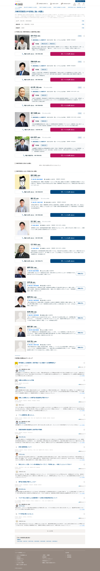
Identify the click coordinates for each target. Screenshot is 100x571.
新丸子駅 (44, 344)
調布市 (37, 225)
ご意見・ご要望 (45, 555)
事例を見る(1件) (45, 43)
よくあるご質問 (20, 562)
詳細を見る (80, 273)
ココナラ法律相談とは (21, 555)
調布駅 (43, 225)
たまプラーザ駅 (45, 270)
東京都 (33, 225)
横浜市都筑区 (40, 179)
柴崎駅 (43, 248)
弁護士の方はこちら (80, 1)
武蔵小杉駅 (48, 202)
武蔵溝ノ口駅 (45, 315)
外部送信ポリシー (46, 560)
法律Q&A (18, 557)
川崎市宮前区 (35, 40)
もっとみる (50, 531)
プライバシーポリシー (47, 558)
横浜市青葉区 (36, 270)
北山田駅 (48, 179)
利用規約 (44, 557)
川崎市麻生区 (54, 541)
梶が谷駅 (44, 285)
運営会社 (69, 555)
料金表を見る (52, 43)
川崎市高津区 (36, 285)
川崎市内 (18, 539)
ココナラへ (18, 1)
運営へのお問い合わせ (21, 564)
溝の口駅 (44, 300)
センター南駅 (45, 329)
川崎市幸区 (25, 541)
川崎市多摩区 (42, 541)
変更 (83, 20)
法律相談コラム (20, 558)
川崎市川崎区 (19, 541)
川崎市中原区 (40, 202)
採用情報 (69, 557)
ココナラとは (19, 560)
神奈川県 (34, 179)
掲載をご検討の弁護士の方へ (49, 562)
